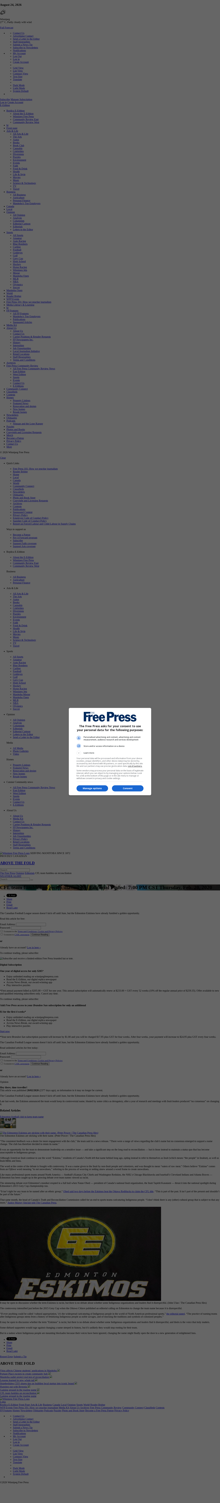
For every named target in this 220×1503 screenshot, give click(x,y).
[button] (110, 753)
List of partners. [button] (135, 766)
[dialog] (110, 751)
